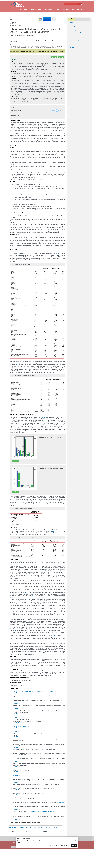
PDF (55, 19)
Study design (75, 26)
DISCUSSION (72, 43)
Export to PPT (16, 461)
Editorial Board (33, 9)
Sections (71, 20)
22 (12, 597)
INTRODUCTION (73, 22)
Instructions (56, 9)
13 (44, 583)
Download (86, 20)
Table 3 (11, 500)
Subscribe (73, 9)
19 (32, 595)
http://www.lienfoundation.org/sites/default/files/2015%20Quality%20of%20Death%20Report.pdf (33, 691)
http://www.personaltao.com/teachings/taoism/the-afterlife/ (42, 811)
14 (10, 586)
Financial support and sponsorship (80, 49)
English (12, 19)
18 (12, 594)
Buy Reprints (48, 19)
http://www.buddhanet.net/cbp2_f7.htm (40, 813)
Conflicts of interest (77, 51)
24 (29, 621)
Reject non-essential (64, 845)
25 (32, 622)
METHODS (72, 24)
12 (53, 575)
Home (21, 9)
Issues (39, 9)
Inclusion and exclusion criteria (79, 28)
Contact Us (79, 9)
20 (33, 595)
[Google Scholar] (17, 692)
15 (25, 592)
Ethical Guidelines (48, 9)
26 (42, 624)
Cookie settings (53, 845)
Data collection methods (77, 32)
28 (54, 635)
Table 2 (16, 364)
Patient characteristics (77, 38)
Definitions (75, 30)
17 (27, 592)
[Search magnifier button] (81, 4)
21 (34, 595)
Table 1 (58, 253)
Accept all (74, 845)
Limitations (75, 44)
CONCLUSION (72, 47)
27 (23, 625)
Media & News (66, 9)
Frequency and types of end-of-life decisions (81, 40)
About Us (26, 9)
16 (26, 592)
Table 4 (54, 531)
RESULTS (71, 36)
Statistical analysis (76, 34)
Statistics (78, 20)
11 (62, 573)
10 (46, 570)
